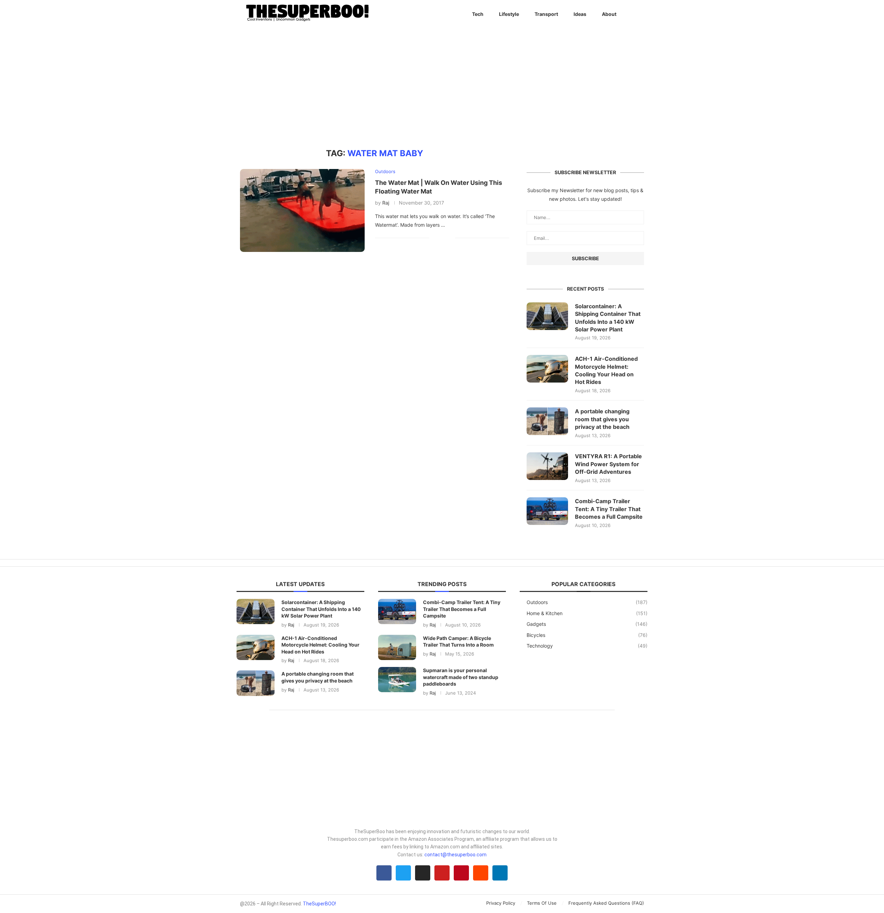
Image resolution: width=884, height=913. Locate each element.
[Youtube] (442, 873)
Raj (385, 203)
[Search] (640, 14)
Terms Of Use (542, 903)
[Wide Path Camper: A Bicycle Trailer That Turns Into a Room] (397, 647)
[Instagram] (422, 873)
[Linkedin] (500, 873)
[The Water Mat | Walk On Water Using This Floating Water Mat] (302, 210)
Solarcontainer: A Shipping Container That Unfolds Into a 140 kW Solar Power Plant (608, 318)
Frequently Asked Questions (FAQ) (606, 903)
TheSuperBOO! (319, 903)
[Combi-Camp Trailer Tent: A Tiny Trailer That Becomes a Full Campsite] (547, 511)
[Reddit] (480, 873)
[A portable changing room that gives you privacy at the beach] (547, 421)
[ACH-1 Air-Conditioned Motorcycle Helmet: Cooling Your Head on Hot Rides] (547, 369)
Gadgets (587, 624)
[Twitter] (403, 873)
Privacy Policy (500, 903)
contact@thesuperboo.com (455, 854)
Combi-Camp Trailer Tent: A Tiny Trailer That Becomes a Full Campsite (609, 509)
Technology (587, 646)
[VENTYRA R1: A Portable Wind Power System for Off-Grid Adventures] (547, 466)
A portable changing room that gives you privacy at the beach (602, 419)
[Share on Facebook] (439, 238)
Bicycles (587, 635)
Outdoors (587, 602)
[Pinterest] (461, 873)
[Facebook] (384, 873)
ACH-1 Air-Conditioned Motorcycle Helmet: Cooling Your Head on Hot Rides (606, 370)
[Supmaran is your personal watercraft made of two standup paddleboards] (397, 679)
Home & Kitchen (587, 613)
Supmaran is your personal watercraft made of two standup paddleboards (460, 677)
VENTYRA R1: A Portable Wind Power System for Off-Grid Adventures (608, 464)
